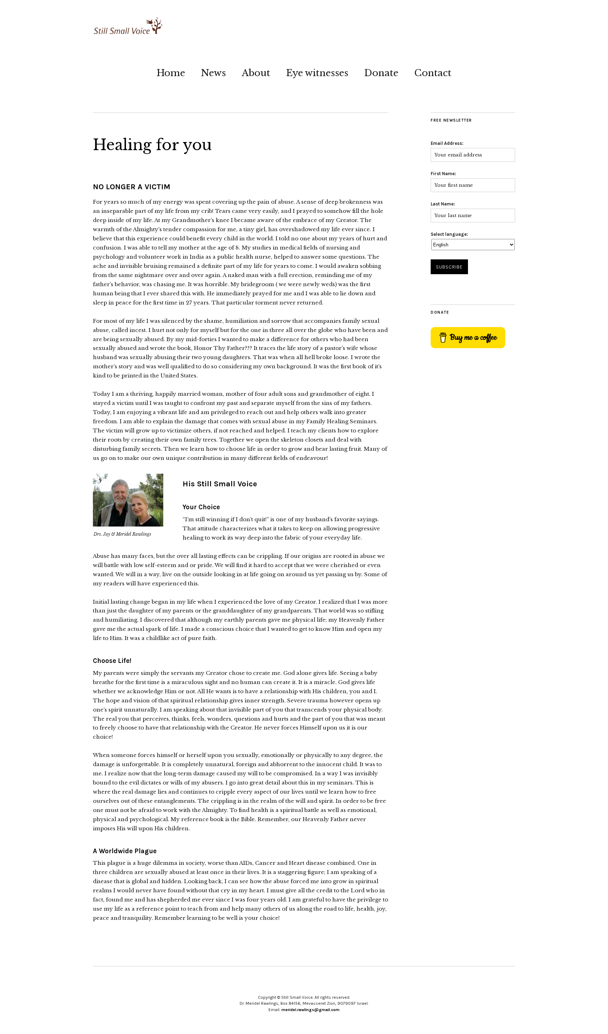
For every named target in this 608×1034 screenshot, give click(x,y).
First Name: (443, 173)
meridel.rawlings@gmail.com (310, 1009)
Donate (381, 73)
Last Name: (443, 204)
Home (171, 73)
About (256, 73)
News (213, 73)
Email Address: (447, 143)
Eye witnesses (317, 73)
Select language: (449, 234)
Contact (432, 73)
